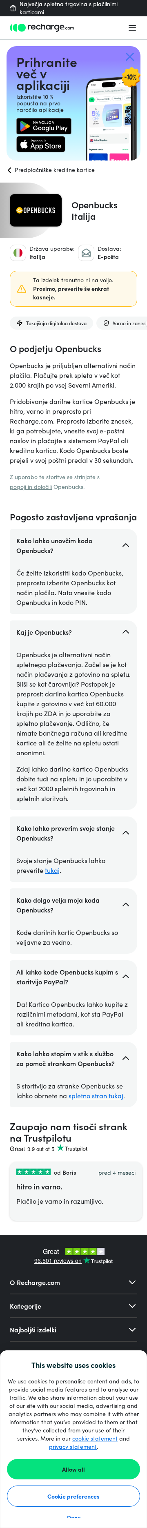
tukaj (52, 870)
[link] (43, 126)
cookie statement (95, 1438)
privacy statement (73, 1446)
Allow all (73, 1469)
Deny (73, 1517)
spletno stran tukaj (96, 1095)
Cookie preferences (73, 1496)
